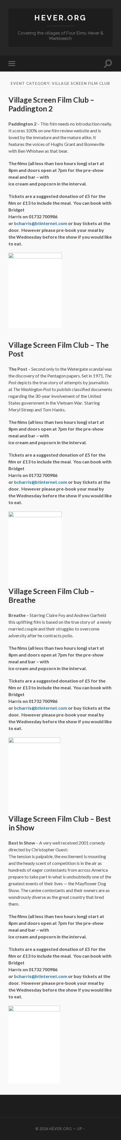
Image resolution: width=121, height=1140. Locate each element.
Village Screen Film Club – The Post (58, 349)
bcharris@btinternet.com (40, 223)
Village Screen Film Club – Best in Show (59, 823)
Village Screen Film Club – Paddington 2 (51, 104)
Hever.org (60, 17)
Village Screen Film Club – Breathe (51, 596)
